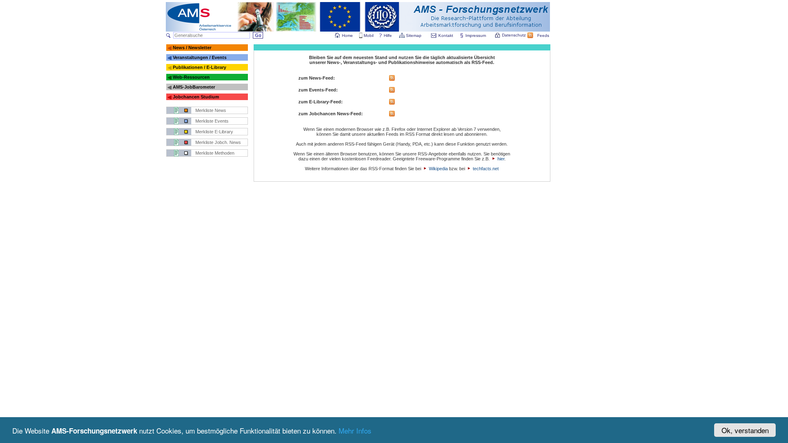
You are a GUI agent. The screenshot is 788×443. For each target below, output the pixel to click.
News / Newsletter (192, 47)
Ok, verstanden (745, 430)
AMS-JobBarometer (194, 86)
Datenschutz (514, 35)
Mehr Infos (355, 430)
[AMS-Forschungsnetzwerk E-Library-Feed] (392, 102)
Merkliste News (210, 110)
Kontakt (445, 35)
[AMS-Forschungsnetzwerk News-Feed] (392, 79)
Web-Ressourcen (191, 77)
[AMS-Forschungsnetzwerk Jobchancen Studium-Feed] (392, 114)
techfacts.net (486, 168)
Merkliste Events (212, 121)
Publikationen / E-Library (199, 67)
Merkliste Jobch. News (218, 142)
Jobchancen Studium (196, 96)
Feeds (543, 35)
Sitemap (413, 35)
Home (347, 35)
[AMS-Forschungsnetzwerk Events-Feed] (392, 91)
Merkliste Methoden (214, 153)
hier (500, 158)
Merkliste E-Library (214, 131)
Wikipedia (438, 168)
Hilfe (388, 35)
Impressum (475, 35)
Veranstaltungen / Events (200, 57)
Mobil (368, 35)
